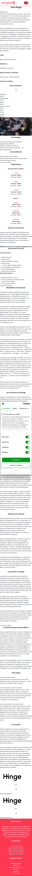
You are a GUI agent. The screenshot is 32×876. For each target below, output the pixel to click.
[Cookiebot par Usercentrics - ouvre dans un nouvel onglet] (23, 404)
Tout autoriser (16, 460)
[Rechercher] (29, 3)
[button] (16, 677)
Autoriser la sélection (16, 465)
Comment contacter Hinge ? (8, 677)
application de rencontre (15, 397)
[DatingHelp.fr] (8, 3)
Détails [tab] (15, 408)
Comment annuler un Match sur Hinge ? (11, 687)
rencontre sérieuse (7, 24)
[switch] (27, 442)
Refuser (16, 470)
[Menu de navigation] (26, 2)
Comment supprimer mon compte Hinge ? (12, 704)
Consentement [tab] (6, 408)
